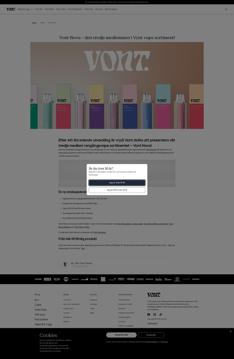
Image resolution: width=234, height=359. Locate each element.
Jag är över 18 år (117, 183)
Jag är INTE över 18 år (117, 190)
